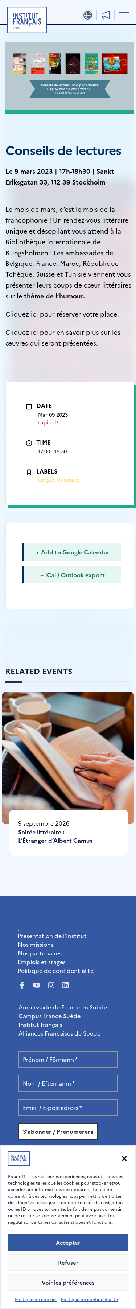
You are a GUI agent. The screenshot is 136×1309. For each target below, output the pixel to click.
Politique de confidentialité (89, 1299)
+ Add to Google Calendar (73, 552)
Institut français (40, 1024)
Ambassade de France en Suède (62, 1007)
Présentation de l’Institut (52, 936)
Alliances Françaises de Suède (59, 1033)
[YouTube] (36, 985)
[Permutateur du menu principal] (122, 14)
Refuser (68, 1262)
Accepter (68, 1242)
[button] (124, 1158)
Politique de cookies (36, 1299)
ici (33, 313)
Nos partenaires (40, 953)
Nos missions (35, 944)
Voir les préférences (68, 1282)
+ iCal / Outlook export (72, 575)
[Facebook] (22, 985)
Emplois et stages (42, 962)
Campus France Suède (49, 1016)
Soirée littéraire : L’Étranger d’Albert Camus (55, 836)
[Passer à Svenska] (88, 15)
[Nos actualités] (105, 15)
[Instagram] (51, 985)
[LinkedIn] (65, 985)
